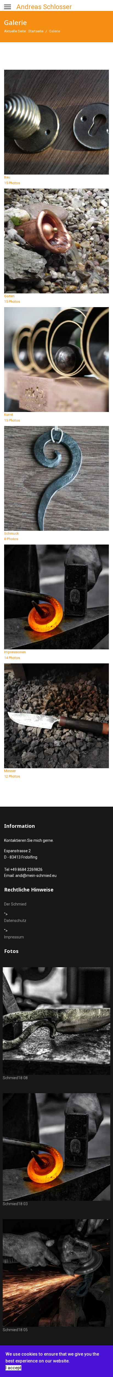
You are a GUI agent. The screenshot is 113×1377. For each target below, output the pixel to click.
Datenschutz (15, 920)
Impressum (14, 937)
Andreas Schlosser (44, 7)
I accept (13, 1367)
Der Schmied (15, 904)
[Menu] (7, 7)
